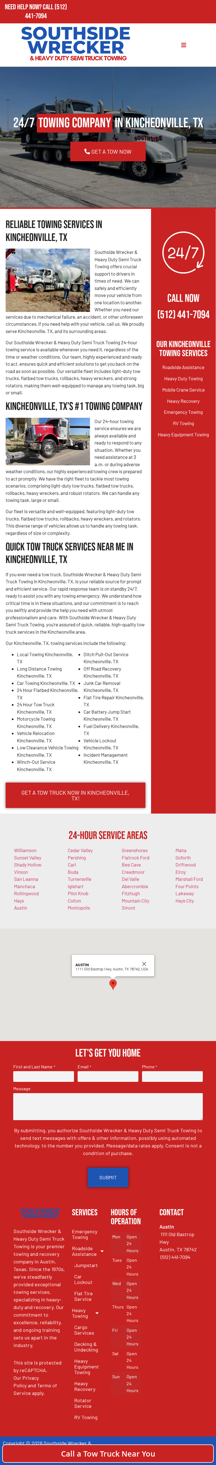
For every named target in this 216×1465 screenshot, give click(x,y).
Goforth (183, 857)
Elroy (181, 872)
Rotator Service (83, 1403)
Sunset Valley (27, 857)
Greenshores (135, 850)
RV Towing (183, 423)
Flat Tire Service (83, 1296)
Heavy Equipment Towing (183, 434)
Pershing (77, 857)
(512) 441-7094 (46, 12)
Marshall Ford (189, 879)
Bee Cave (131, 864)
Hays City (185, 900)
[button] (113, 984)
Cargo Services (84, 1330)
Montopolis (79, 907)
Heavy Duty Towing (183, 378)
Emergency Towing (183, 412)
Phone (149, 1066)
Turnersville (79, 879)
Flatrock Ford (135, 857)
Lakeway (185, 893)
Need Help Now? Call (30, 7)
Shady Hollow (27, 864)
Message (22, 1088)
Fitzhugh (131, 893)
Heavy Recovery (183, 401)
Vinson (21, 872)
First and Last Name (34, 1066)
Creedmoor (133, 872)
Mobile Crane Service (183, 389)
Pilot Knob (78, 893)
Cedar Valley (80, 850)
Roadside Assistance (183, 367)
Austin (20, 907)
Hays (19, 900)
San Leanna (26, 879)
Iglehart (76, 886)
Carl (72, 864)
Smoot (128, 907)
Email (84, 1066)
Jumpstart (86, 1265)
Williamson (25, 850)
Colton (74, 900)
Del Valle (130, 879)
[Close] (144, 964)
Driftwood (186, 864)
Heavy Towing (80, 1313)
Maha (181, 850)
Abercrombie (135, 886)
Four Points (187, 886)
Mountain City (135, 900)
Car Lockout (83, 1279)
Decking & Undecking (86, 1347)
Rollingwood (26, 893)
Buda (73, 872)
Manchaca (24, 886)
